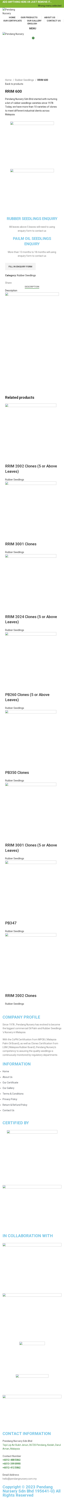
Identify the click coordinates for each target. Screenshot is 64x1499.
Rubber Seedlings (24, 80)
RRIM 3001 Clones (21, 544)
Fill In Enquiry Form (20, 266)
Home (8, 80)
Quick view (9, 459)
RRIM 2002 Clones (21, 995)
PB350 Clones (17, 772)
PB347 (11, 923)
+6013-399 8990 (11, 1463)
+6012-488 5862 (11, 1460)
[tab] (32, 286)
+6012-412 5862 (11, 1467)
